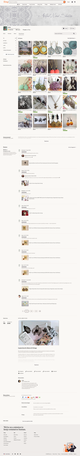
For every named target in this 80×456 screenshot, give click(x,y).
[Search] (64, 2)
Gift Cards (60, 4)
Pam (22, 220)
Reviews (9, 33)
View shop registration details (27, 421)
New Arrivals (24, 4)
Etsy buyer (23, 150)
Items (4, 33)
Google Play (15, 449)
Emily (22, 296)
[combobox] (36, 2)
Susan (23, 170)
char (22, 205)
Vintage (46, 4)
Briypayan (23, 190)
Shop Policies (21, 33)
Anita (26, 155)
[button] (65, 28)
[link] (23, 311)
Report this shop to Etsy (7, 65)
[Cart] (75, 2)
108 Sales (4, 59)
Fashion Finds (39, 4)
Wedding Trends (53, 4)
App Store (7, 449)
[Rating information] (8, 29)
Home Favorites (32, 4)
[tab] (10, 38)
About (15, 33)
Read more (46, 141)
